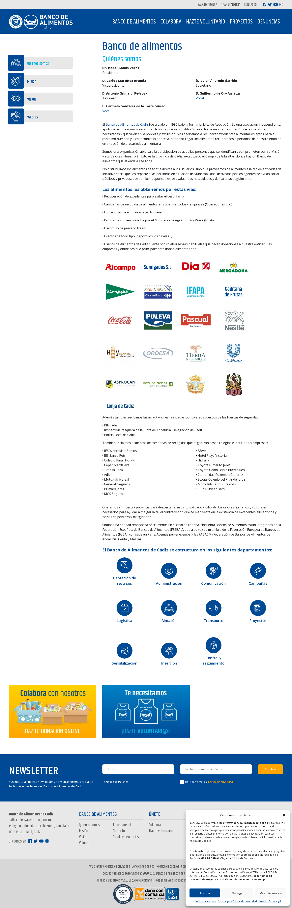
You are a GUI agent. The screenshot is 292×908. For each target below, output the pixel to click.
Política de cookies (205, 901)
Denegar (238, 893)
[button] (284, 815)
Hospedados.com (184, 880)
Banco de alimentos (134, 21)
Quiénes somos (38, 64)
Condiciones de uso (143, 866)
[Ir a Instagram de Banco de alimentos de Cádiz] (281, 4)
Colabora (171, 21)
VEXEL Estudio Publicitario (136, 880)
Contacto (250, 5)
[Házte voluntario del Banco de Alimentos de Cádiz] (146, 711)
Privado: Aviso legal (270, 901)
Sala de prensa (207, 5)
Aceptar (205, 893)
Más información (270, 893)
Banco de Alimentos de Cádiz (127, 124)
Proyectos (241, 21)
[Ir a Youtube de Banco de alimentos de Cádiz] (275, 4)
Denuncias (268, 21)
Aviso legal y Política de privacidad (237, 901)
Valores (32, 117)
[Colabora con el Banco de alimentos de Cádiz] (52, 711)
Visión (31, 99)
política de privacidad (220, 782)
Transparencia (230, 5)
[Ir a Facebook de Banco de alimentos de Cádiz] (264, 4)
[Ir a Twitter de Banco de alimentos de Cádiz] (270, 4)
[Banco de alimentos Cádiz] (42, 22)
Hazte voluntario (205, 21)
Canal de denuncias (126, 837)
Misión (31, 81)
